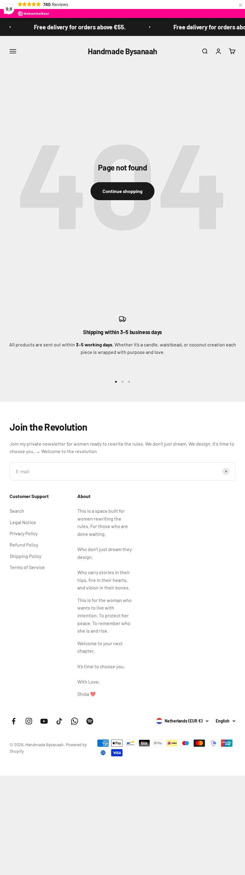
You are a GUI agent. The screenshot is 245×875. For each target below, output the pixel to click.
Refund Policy (24, 544)
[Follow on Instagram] (29, 721)
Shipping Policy (25, 556)
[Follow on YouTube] (44, 721)
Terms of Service (27, 567)
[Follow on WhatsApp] (75, 721)
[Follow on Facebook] (14, 721)
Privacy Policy (24, 533)
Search (17, 511)
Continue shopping (122, 191)
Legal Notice (23, 522)
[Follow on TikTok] (59, 721)
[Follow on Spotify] (90, 721)
